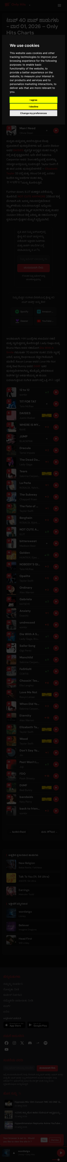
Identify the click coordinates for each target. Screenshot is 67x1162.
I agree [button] (33, 100)
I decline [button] (33, 106)
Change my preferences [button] (33, 113)
